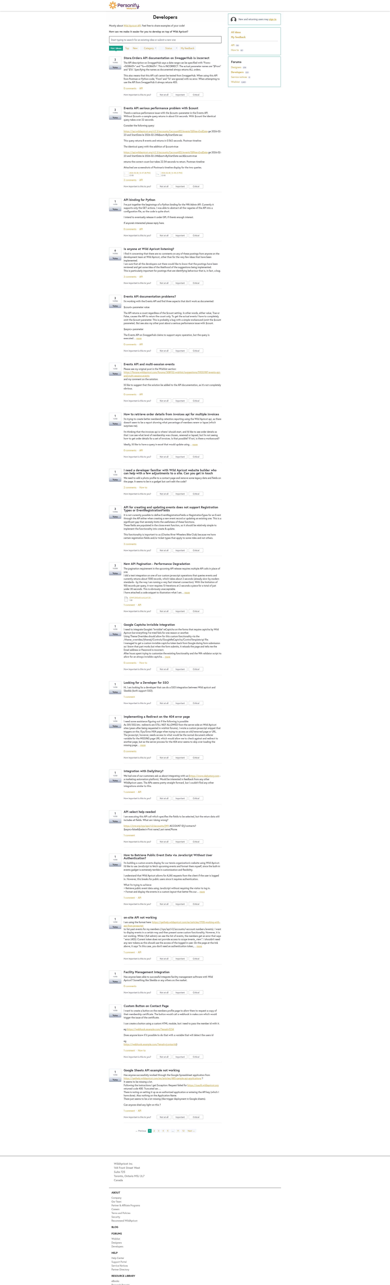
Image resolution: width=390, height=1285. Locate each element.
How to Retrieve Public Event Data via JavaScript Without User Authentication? (168, 856)
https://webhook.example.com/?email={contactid (150, 1044)
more (139, 338)
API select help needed (140, 812)
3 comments (130, 276)
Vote (115, 67)
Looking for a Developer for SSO (146, 682)
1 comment (129, 604)
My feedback (187, 48)
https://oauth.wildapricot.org (203, 1085)
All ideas (236, 32)
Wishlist (235, 81)
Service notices (239, 77)
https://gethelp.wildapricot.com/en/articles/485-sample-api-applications (162, 1078)
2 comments (130, 179)
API (141, 88)
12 (183, 1130)
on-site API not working (140, 917)
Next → (191, 1130)
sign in (272, 19)
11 (178, 1130)
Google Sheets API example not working (152, 1070)
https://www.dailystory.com (204, 775)
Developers (237, 72)
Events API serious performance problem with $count (161, 108)
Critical (198, 95)
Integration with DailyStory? (143, 771)
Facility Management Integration (147, 972)
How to (143, 487)
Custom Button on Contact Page (146, 1006)
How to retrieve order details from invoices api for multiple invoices (171, 414)
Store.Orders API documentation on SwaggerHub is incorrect (166, 58)
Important (181, 95)
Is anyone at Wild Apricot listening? (149, 249)
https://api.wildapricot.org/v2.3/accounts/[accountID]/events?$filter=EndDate (166, 131)
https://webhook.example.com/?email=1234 (150, 1029)
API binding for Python (139, 200)
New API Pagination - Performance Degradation (157, 564)
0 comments (130, 88)
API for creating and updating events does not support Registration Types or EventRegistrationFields (171, 508)
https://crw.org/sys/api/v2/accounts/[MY (146, 825)
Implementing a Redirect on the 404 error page (157, 716)
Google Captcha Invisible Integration (149, 625)
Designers (236, 67)
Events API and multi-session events (149, 364)
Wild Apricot (132, 25)
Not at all (165, 95)
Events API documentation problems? (150, 296)
